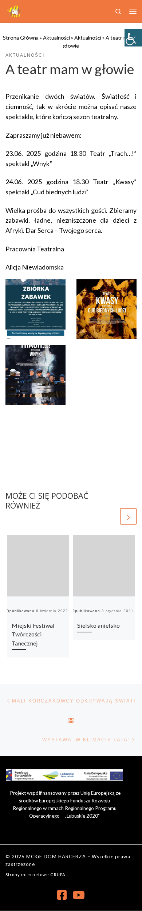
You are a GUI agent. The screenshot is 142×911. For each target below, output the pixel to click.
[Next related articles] (128, 516)
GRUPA (58, 874)
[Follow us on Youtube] (78, 895)
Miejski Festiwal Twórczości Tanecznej (33, 634)
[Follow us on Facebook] (62, 895)
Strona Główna (21, 38)
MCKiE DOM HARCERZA (56, 856)
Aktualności (56, 38)
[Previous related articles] (111, 516)
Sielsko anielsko (98, 625)
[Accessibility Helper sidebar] (133, 37)
